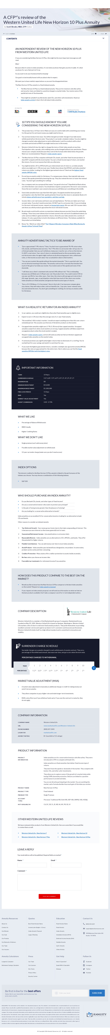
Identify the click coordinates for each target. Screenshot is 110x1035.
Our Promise (5, 938)
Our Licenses (32, 965)
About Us (4, 923)
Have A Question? (61, 961)
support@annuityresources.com (95, 928)
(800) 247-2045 (49, 729)
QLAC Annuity (60, 946)
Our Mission (5, 931)
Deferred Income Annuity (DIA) (65, 938)
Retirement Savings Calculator (10, 965)
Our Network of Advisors (9, 942)
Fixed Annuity (60, 927)
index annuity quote (55, 154)
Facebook (89, 961)
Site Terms (31, 969)
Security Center (32, 976)
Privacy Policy (32, 972)
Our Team (4, 946)
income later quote (57, 205)
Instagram (89, 965)
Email (53, 860)
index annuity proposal (48, 587)
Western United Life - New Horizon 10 (74, 833)
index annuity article (28, 100)
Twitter (88, 969)
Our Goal (4, 934)
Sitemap (58, 969)
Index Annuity (60, 931)
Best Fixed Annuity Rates (35, 923)
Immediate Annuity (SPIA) (63, 934)
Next (94, 668)
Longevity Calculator (7, 961)
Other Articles (60, 949)
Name (20, 860)
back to (10, 33)
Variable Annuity (61, 942)
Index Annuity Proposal (35, 931)
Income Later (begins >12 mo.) (36, 927)
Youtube (88, 972)
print (92, 33)
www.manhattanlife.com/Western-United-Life (59, 726)
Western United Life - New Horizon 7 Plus (36, 837)
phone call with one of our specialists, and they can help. (46, 197)
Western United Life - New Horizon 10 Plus (75, 837)
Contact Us (5, 927)
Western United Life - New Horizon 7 (34, 833)
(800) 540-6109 (90, 924)
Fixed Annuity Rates (62, 923)
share (102, 33)
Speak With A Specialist (63, 965)
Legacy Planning (32, 934)
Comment (22, 871)
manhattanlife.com (50, 732)
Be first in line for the (23, 991)
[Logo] (97, 1013)
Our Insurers (5, 949)
